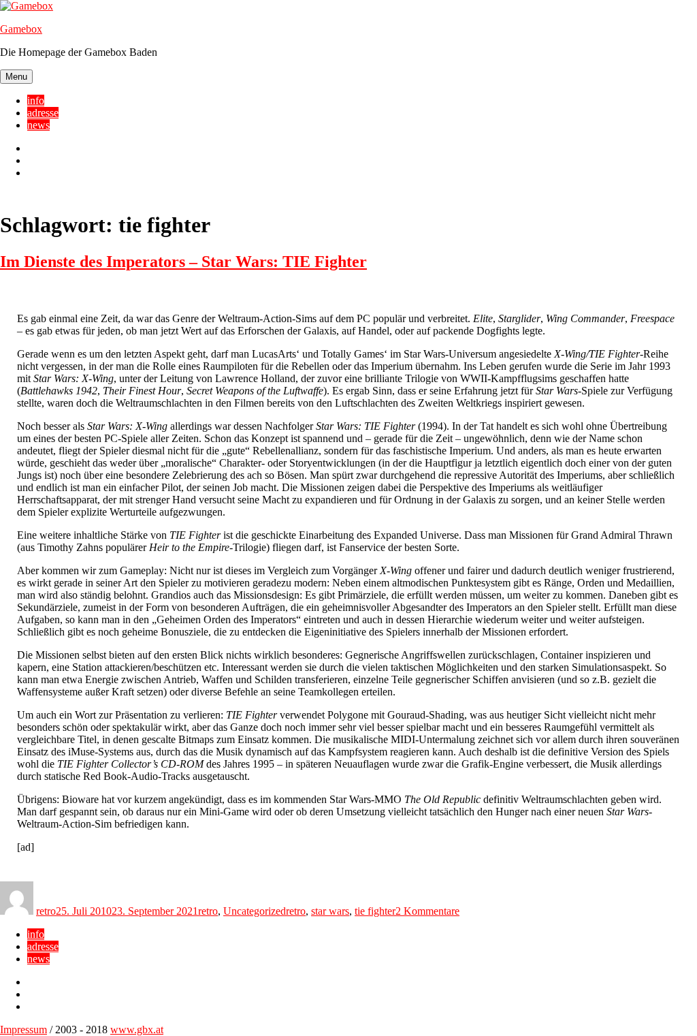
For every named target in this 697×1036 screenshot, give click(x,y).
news (38, 125)
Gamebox (21, 29)
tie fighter (375, 911)
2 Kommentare (427, 911)
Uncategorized (254, 911)
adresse (43, 113)
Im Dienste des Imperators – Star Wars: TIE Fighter (183, 261)
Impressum (23, 1029)
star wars (330, 911)
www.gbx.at (136, 1029)
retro (46, 911)
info (35, 100)
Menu (16, 77)
